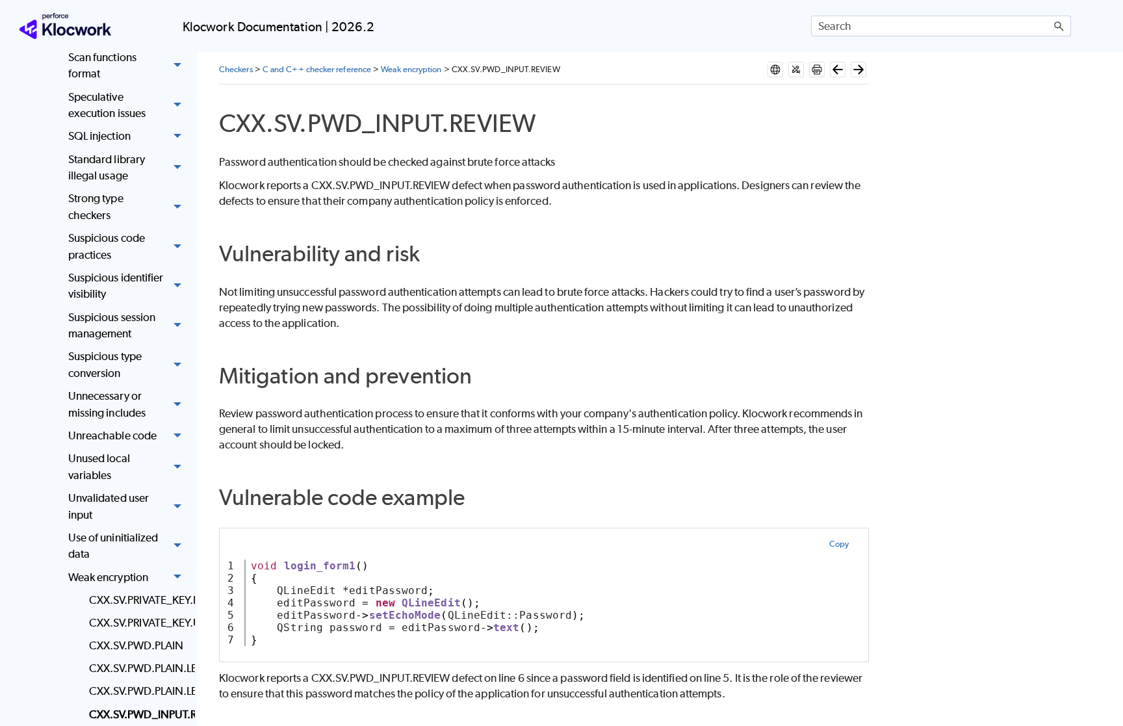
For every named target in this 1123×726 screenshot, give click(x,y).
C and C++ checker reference (317, 69)
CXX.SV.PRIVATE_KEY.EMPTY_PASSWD (138, 599)
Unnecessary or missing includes (107, 404)
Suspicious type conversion (105, 365)
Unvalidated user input (108, 506)
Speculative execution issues (107, 105)
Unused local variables (99, 467)
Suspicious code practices (106, 246)
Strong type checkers (95, 207)
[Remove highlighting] (796, 69)
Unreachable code (112, 435)
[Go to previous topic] (837, 69)
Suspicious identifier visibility (116, 286)
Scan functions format (102, 66)
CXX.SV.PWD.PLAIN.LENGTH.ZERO (138, 690)
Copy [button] (839, 544)
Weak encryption (108, 577)
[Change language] (775, 69)
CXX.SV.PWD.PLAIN (136, 645)
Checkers (236, 69)
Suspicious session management (111, 326)
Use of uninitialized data (113, 546)
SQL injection (99, 135)
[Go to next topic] (858, 69)
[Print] (817, 69)
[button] (1059, 26)
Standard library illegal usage (106, 168)
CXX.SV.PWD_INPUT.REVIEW (138, 714)
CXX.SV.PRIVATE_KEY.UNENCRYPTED (138, 622)
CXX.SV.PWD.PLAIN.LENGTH (138, 668)
